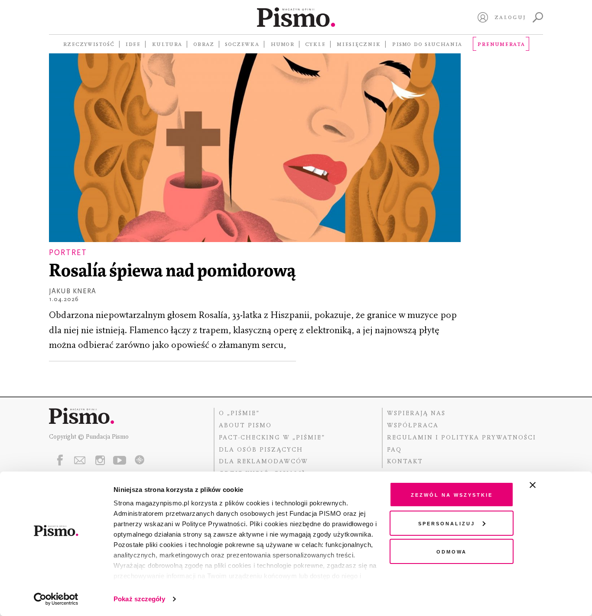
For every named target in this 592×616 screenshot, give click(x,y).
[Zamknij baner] (556, 485)
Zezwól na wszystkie (452, 494)
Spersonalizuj (446, 523)
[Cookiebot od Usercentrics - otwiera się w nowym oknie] (56, 599)
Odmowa (451, 551)
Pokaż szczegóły (139, 599)
